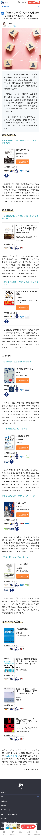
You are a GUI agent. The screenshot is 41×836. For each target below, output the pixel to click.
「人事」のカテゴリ (12, 756)
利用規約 (3, 805)
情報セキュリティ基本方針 (9, 814)
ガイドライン (5, 818)
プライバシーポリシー (7, 810)
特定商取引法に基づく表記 (9, 823)
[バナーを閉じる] (37, 824)
